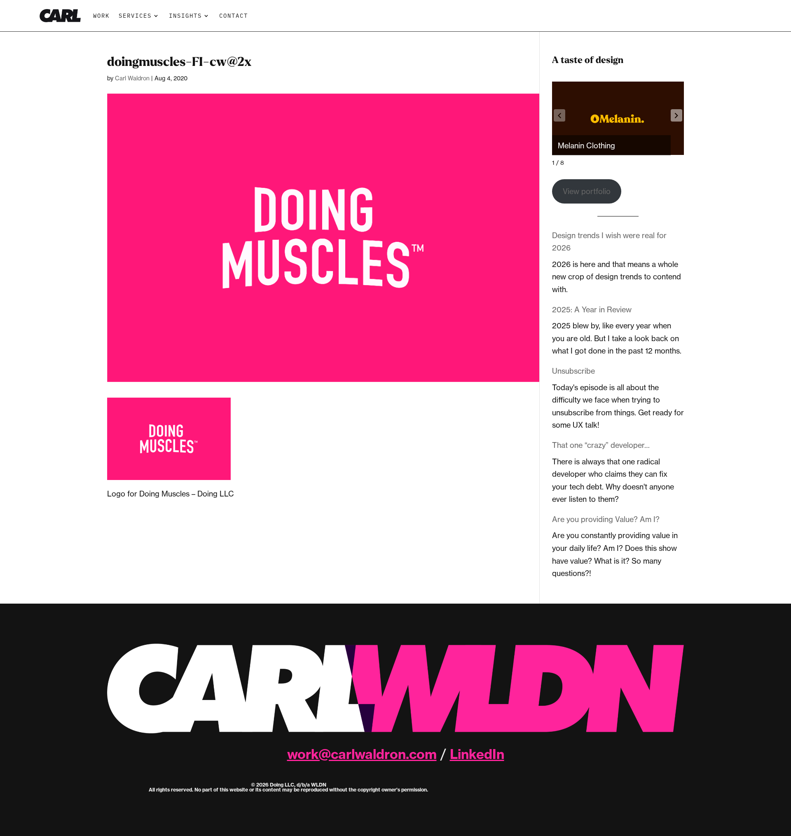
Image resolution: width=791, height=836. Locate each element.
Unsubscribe (573, 370)
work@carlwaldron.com (362, 754)
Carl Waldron (132, 78)
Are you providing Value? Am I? (606, 519)
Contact (233, 15)
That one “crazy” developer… (601, 445)
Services (135, 15)
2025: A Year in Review (592, 309)
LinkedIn (477, 754)
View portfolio (587, 191)
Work (101, 15)
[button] (676, 115)
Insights (185, 15)
